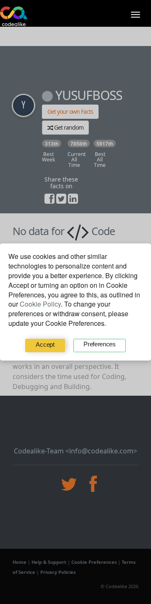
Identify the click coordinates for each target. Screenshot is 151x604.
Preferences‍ (99, 344)
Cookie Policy (40, 304)
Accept (45, 344)
